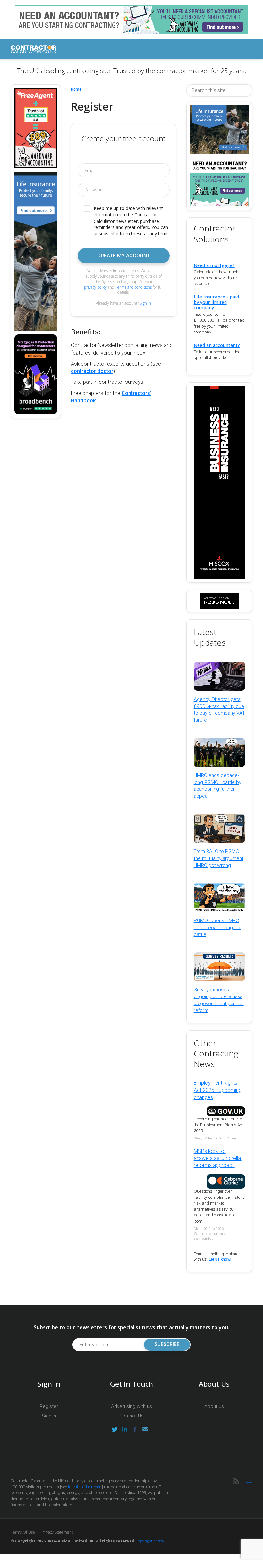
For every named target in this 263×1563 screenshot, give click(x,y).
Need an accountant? (217, 345)
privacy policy (95, 287)
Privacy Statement (57, 1532)
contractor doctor (92, 371)
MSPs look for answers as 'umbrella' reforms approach (218, 1158)
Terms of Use (23, 1532)
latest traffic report (85, 1486)
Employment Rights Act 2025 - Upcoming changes (218, 1090)
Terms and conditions (133, 287)
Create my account (123, 256)
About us (214, 1406)
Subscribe (167, 1344)
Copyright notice (149, 1541)
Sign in (145, 303)
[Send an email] (145, 1429)
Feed (248, 1483)
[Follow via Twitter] (114, 1429)
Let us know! (220, 1259)
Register (49, 1406)
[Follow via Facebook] (135, 1429)
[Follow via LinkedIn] (124, 1429)
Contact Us (131, 1416)
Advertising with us (131, 1406)
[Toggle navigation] (249, 49)
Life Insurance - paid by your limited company (216, 302)
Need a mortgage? (214, 265)
